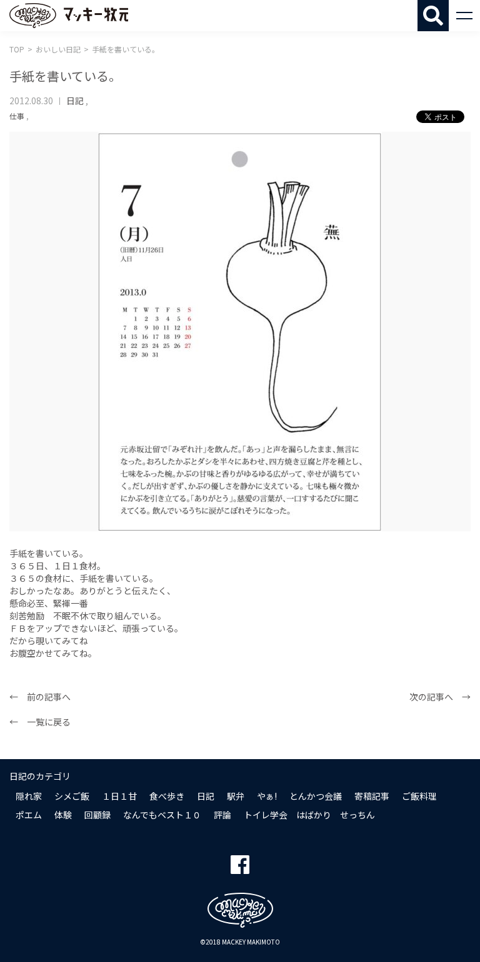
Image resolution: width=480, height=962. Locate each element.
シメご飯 (71, 796)
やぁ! (267, 796)
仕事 (16, 115)
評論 (222, 814)
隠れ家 (29, 796)
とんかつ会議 (315, 796)
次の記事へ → (440, 696)
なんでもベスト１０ (162, 814)
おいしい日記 (58, 49)
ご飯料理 (419, 796)
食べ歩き (166, 796)
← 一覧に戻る (40, 721)
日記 (75, 100)
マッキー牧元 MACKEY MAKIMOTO (68, 15)
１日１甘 (119, 796)
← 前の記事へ (40, 696)
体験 (63, 814)
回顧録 (97, 814)
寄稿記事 (371, 796)
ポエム (29, 814)
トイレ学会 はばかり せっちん (309, 814)
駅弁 (235, 796)
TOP (16, 49)
